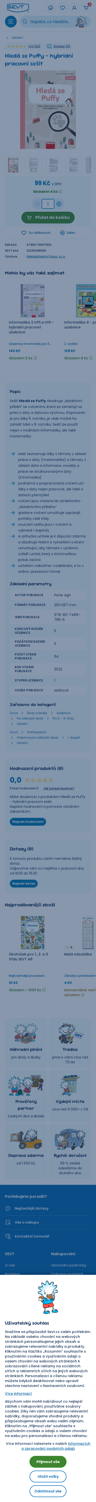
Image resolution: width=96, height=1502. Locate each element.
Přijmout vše (48, 1461)
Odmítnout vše (48, 1491)
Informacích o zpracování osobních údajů (55, 1446)
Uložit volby (48, 1476)
